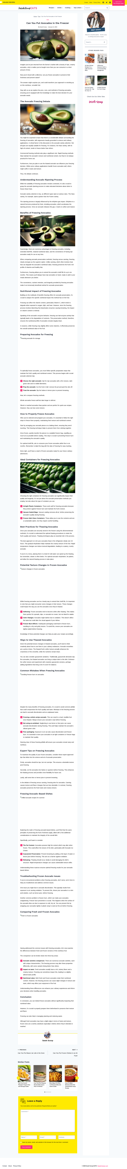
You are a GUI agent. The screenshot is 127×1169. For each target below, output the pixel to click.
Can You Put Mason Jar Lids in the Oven (31, 1051)
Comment (25, 1111)
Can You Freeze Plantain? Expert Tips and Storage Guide (24, 1084)
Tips (47, 19)
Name (23, 1137)
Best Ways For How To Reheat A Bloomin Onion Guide (55, 1084)
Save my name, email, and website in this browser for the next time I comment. (45, 1142)
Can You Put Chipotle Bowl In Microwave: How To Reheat (40, 1084)
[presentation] (89, 58)
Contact (86, 2)
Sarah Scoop (43, 27)
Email (42, 1137)
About (90, 2)
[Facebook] (103, 2)
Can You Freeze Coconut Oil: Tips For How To (89, 89)
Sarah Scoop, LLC (103, 1166)
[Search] (104, 42)
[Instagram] (110, 2)
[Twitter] (106, 2)
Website (61, 1137)
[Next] (77, 1078)
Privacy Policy (96, 2)
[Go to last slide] (18, 1078)
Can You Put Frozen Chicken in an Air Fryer (65, 1053)
